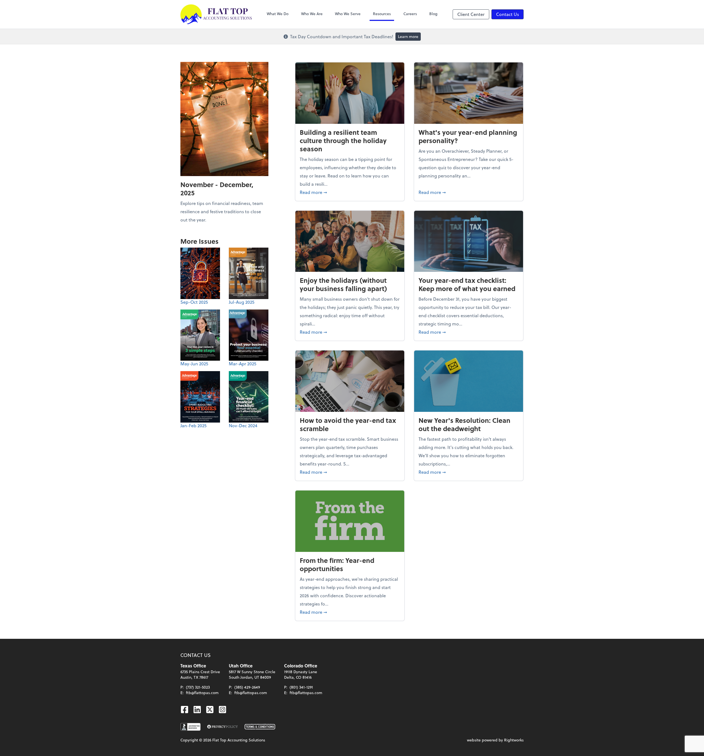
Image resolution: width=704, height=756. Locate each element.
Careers (410, 14)
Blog (433, 14)
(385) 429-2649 (247, 687)
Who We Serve (348, 14)
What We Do (277, 14)
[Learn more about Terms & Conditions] (259, 727)
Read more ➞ (350, 192)
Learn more (408, 36)
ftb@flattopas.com (202, 692)
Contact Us (507, 14)
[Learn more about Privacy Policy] (222, 727)
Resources (382, 14)
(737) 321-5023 (198, 687)
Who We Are (312, 14)
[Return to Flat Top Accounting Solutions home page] (216, 14)
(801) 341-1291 (301, 687)
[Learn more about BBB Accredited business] (190, 727)
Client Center (471, 14)
